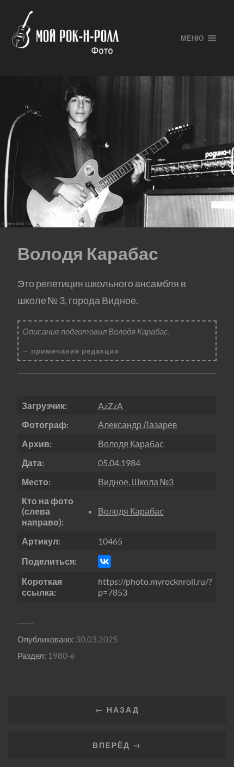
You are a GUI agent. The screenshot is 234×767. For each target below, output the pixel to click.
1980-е (61, 655)
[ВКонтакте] (104, 561)
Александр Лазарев (137, 424)
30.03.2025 (97, 639)
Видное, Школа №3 (136, 482)
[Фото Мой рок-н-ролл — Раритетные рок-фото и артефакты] (87, 38)
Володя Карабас (131, 443)
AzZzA (110, 405)
